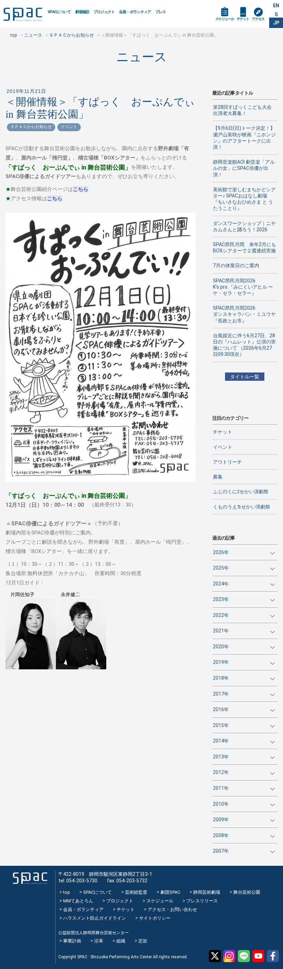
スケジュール (224, 19)
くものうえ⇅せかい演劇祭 (241, 507)
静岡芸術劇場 (206, 892)
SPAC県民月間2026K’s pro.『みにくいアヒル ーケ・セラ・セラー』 (243, 287)
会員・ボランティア (135, 12)
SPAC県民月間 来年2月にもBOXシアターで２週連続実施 (244, 247)
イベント (69, 126)
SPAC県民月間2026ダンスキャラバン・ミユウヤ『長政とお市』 (244, 314)
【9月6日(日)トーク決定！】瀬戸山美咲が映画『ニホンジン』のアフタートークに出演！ (244, 137)
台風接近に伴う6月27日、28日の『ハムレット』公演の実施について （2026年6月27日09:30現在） (244, 345)
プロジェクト (104, 12)
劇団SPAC (170, 892)
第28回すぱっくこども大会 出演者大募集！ (244, 110)
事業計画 (72, 940)
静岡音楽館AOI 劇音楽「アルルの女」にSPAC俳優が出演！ (244, 168)
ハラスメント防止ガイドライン (94, 918)
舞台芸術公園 (246, 892)
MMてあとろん (78, 900)
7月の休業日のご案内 (236, 265)
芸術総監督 (136, 892)
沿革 (98, 940)
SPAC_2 (30, 878)
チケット (243, 19)
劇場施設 (82, 12)
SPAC (22, 14)
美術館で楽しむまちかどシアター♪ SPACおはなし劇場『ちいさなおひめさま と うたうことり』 (244, 199)
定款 (142, 940)
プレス (160, 12)
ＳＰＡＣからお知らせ (31, 126)
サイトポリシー (154, 918)
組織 (120, 940)
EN (276, 5)
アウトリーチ (227, 462)
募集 (218, 476)
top (66, 892)
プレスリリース (202, 900)
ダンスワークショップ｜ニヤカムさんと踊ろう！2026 (244, 226)
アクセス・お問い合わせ (172, 909)
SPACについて (59, 12)
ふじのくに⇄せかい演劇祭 (241, 491)
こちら (80, 189)
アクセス (258, 19)
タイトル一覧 (244, 376)
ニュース (141, 57)
